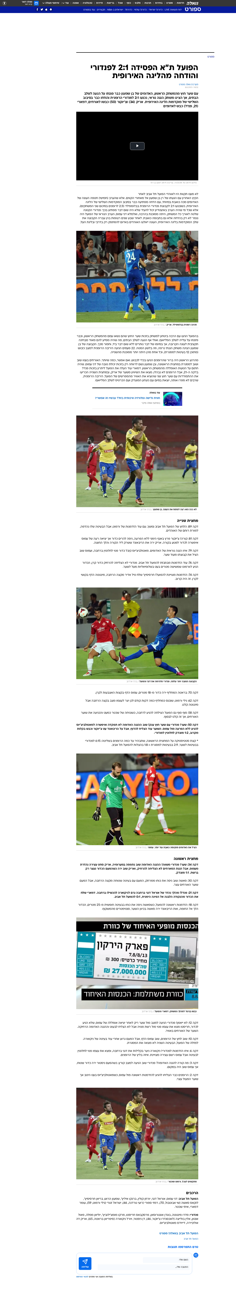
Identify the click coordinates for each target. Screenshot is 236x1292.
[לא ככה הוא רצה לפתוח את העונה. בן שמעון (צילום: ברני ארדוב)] (137, 464)
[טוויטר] (42, 10)
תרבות (147, 3)
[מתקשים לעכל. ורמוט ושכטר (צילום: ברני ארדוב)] (137, 1136)
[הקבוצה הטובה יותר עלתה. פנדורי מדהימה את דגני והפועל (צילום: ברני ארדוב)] (137, 636)
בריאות (110, 3)
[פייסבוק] (37, 10)
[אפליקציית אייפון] (46, 10)
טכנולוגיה (87, 3)
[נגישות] (4, 3)
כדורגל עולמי (140, 10)
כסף (129, 3)
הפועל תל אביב (191, 1239)
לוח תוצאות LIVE (173, 10)
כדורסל (128, 10)
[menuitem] (178, 3)
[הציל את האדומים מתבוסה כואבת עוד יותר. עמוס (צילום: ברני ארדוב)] (137, 802)
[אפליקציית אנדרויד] (51, 10)
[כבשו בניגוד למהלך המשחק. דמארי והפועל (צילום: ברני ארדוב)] (137, 966)
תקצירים (101, 10)
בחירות (158, 3)
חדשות (180, 3)
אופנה (76, 3)
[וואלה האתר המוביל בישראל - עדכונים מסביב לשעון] (192, 3)
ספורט (169, 3)
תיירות (99, 3)
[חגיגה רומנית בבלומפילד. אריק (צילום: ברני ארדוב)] (137, 279)
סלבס (138, 3)
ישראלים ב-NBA (115, 10)
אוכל (120, 3)
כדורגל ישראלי (156, 10)
